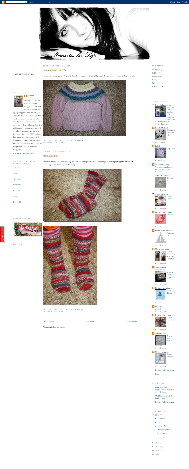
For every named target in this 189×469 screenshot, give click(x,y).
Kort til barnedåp (170, 355)
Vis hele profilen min (23, 153)
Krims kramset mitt (163, 287)
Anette (30, 96)
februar (161, 426)
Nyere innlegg (48, 321)
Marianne (17, 184)
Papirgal (159, 306)
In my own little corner (164, 401)
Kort (154, 79)
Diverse (155, 69)
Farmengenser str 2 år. (55, 70)
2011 (157, 446)
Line (157, 374)
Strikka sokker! (51, 155)
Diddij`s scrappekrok (164, 230)
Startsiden (90, 321)
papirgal (158, 309)
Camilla (16, 190)
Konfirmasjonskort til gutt (171, 132)
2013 (157, 415)
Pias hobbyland (161, 127)
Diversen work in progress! (170, 338)
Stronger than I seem (171, 318)
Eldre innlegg (131, 321)
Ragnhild (17, 202)
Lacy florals (171, 148)
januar (160, 438)
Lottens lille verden (163, 315)
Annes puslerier (161, 193)
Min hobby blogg (162, 164)
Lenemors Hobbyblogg (164, 370)
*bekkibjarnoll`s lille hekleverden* (164, 396)
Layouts (155, 83)
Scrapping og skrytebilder (160, 268)
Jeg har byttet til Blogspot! (164, 389)
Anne (15, 196)
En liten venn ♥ (169, 197)
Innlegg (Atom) (59, 326)
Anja (15, 173)
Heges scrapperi (162, 351)
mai (159, 422)
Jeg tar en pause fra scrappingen (171, 274)
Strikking (58, 142)
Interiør (155, 76)
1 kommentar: (78, 140)
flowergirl (170, 214)
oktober (161, 418)
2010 (157, 450)
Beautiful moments (163, 104)
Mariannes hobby (162, 248)
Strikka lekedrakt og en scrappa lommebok (171, 255)
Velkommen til (161, 333)
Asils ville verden (162, 175)
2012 (157, 442)
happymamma (161, 387)
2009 (157, 454)
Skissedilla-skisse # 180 (171, 291)
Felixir (158, 146)
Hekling (155, 73)
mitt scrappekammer (164, 212)
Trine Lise (17, 178)
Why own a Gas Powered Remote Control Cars (164, 168)
